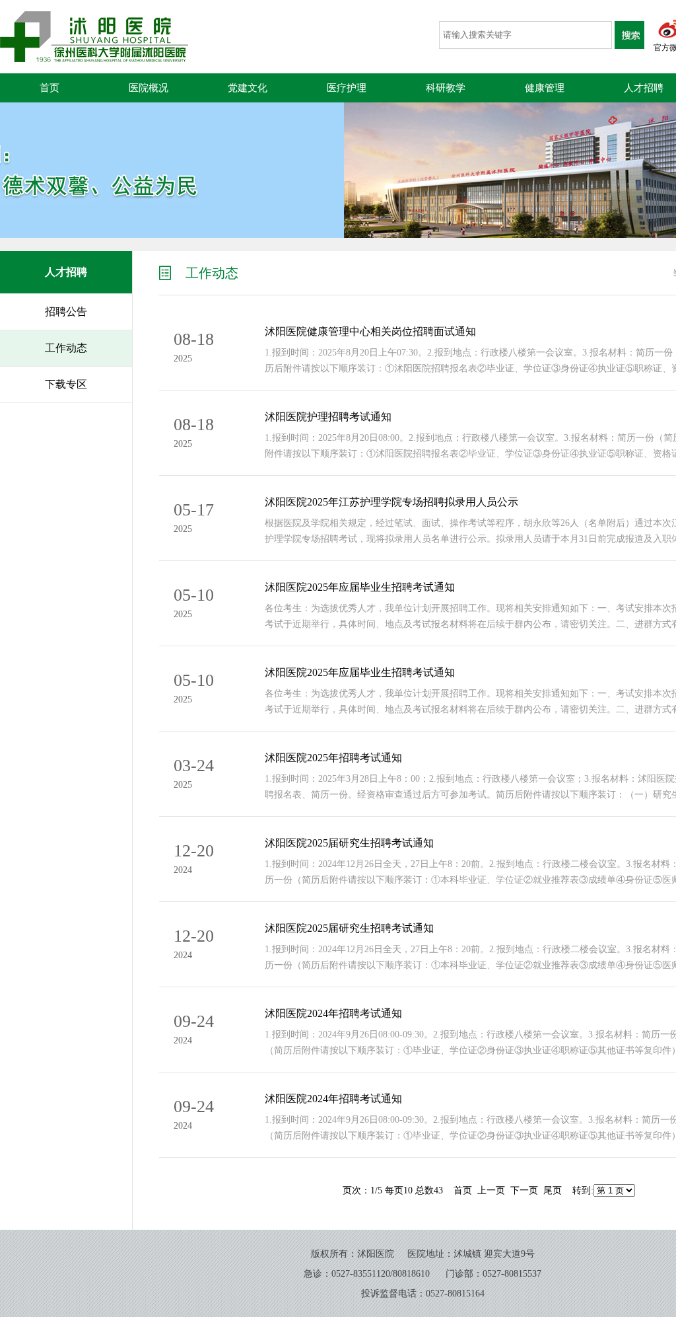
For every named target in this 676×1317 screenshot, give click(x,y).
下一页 (524, 1190)
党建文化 (247, 88)
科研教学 (445, 88)
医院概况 (148, 88)
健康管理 (544, 88)
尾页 (552, 1190)
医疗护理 (346, 88)
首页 (49, 88)
